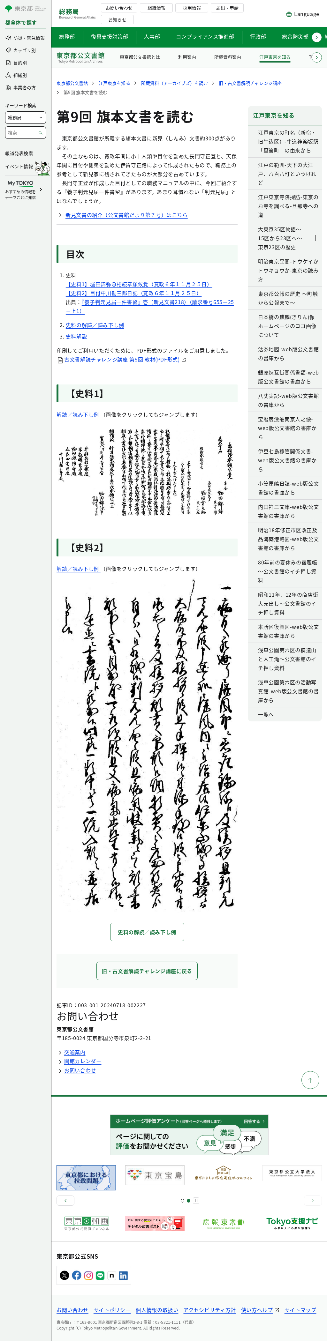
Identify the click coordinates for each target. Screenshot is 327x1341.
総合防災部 (295, 36)
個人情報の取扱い (157, 1310)
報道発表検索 (19, 153)
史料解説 (76, 336)
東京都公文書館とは (140, 57)
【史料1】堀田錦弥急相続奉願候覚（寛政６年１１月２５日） (139, 284)
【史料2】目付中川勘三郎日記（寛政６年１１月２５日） (134, 293)
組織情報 (156, 7)
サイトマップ (300, 1310)
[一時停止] (196, 1200)
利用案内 (187, 57)
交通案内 (75, 1052)
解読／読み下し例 (79, 414)
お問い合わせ (119, 7)
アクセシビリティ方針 (209, 1310)
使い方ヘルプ (257, 1310)
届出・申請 (227, 7)
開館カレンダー (82, 1061)
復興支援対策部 (109, 36)
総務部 (67, 36)
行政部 (258, 36)
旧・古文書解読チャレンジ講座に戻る (147, 971)
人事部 (152, 36)
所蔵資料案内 (227, 57)
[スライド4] (188, 1201)
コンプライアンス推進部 (205, 36)
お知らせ (117, 19)
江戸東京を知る (275, 57)
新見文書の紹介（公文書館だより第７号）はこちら (126, 215)
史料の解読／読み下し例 (95, 325)
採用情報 (192, 7)
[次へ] (313, 1201)
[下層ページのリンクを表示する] (315, 238)
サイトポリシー (112, 1310)
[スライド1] (182, 1201)
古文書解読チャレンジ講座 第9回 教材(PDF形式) (122, 359)
